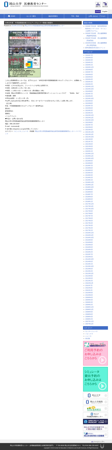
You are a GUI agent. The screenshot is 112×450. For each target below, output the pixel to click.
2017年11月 (89, 206)
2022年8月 (89, 122)
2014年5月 (89, 261)
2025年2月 (89, 84)
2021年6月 (89, 144)
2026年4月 (89, 57)
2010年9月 (89, 293)
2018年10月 (89, 187)
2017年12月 (89, 204)
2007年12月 (89, 321)
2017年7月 (89, 216)
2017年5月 (89, 221)
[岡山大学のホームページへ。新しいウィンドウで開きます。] (95, 395)
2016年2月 (89, 252)
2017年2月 (89, 228)
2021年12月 (89, 132)
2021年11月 (89, 134)
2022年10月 (89, 120)
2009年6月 (89, 297)
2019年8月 (89, 163)
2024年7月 (89, 94)
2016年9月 (89, 240)
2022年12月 (89, 115)
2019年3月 (89, 175)
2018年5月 (89, 199)
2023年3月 (89, 110)
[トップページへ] (27, 4)
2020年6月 (89, 149)
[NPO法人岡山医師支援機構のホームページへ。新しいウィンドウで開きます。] (95, 434)
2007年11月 (89, 324)
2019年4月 (89, 173)
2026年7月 (89, 55)
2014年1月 (89, 264)
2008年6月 (89, 314)
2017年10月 (89, 209)
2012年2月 (89, 281)
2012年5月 (89, 278)
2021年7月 (89, 141)
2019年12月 (89, 153)
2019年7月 (89, 165)
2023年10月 (89, 98)
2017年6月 (89, 218)
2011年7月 (89, 285)
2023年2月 (89, 113)
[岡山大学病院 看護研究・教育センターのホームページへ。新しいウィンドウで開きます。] (95, 408)
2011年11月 (89, 283)
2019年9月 (89, 161)
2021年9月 (89, 139)
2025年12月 (89, 67)
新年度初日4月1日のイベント (95, 48)
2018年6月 (89, 197)
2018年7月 (89, 194)
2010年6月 (89, 295)
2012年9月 (89, 276)
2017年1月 (89, 230)
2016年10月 (89, 237)
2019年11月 (89, 156)
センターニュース (91, 331)
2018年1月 (89, 201)
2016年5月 (89, 247)
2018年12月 (89, 182)
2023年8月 (89, 103)
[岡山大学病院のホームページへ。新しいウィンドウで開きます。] (95, 402)
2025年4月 (89, 79)
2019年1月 (89, 180)
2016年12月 (89, 233)
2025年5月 (89, 77)
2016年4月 (89, 249)
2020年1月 (89, 151)
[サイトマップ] (105, 6)
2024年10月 (89, 89)
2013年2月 (89, 271)
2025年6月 (89, 74)
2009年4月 (89, 300)
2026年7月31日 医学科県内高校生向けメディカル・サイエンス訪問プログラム (96, 28)
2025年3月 (89, 82)
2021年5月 (89, 146)
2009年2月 (89, 304)
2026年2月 (89, 62)
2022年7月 (89, 125)
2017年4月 (89, 223)
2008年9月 (89, 312)
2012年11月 (89, 273)
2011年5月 (89, 288)
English (104, 11)
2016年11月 (89, 235)
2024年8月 (89, 91)
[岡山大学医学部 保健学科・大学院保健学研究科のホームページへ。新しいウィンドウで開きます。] (95, 428)
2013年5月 (89, 269)
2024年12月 (89, 86)
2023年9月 (89, 101)
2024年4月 (89, 96)
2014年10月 (89, 259)
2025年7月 (89, 72)
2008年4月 (89, 316)
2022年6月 (89, 127)
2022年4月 (89, 129)
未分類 (87, 338)
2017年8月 (89, 213)
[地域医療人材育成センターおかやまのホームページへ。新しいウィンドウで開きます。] (95, 421)
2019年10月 (89, 158)
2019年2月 (89, 177)
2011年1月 (89, 290)
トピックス (17, 131)
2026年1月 (89, 65)
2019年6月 (89, 168)
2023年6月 (89, 108)
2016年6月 (89, 245)
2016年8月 (89, 242)
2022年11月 (89, 117)
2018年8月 (89, 192)
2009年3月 (89, 302)
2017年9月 (89, 211)
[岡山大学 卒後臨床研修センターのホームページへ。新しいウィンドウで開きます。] (95, 415)
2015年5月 (89, 257)
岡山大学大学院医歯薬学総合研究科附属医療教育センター (45, 25)
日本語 (98, 11)
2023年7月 (89, 106)
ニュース (25, 131)
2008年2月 (89, 319)
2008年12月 (89, 307)
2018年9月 (89, 189)
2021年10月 (89, 137)
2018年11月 (89, 185)
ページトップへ (99, 441)
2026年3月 (89, 60)
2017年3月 (89, 225)
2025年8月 (89, 69)
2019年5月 (89, 170)
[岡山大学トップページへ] (98, 6)
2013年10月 (89, 266)
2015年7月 (89, 254)
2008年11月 (89, 309)
